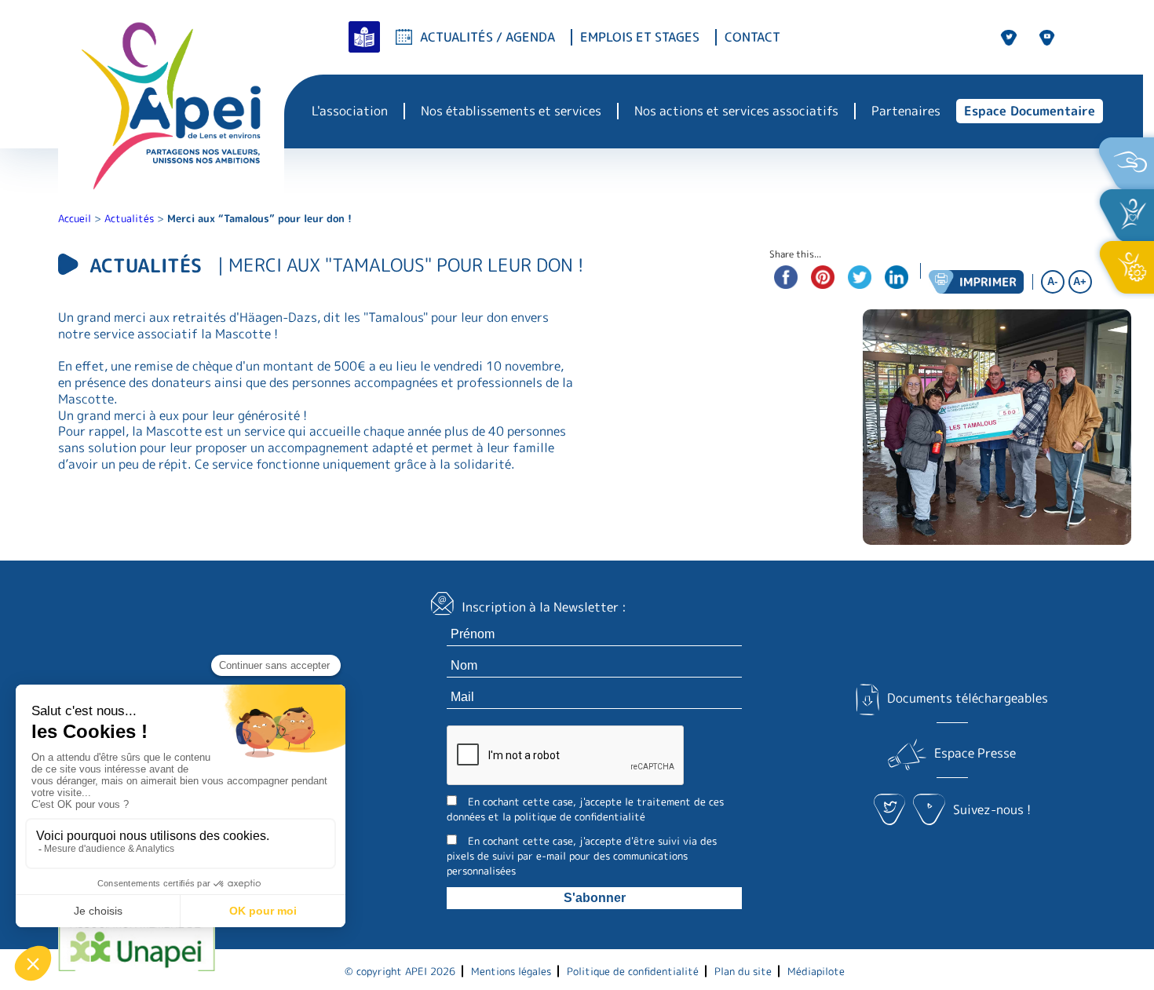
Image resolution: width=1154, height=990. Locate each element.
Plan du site (743, 971)
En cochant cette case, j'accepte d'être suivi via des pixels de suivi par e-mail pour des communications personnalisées (582, 856)
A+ (1079, 281)
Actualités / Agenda (487, 37)
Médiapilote (816, 971)
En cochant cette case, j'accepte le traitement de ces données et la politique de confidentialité (585, 809)
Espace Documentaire (1029, 110)
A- (1052, 281)
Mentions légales (511, 971)
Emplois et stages (639, 37)
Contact (752, 37)
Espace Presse (975, 753)
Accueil (74, 218)
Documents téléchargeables (967, 698)
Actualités (129, 218)
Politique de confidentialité (633, 971)
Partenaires (905, 111)
